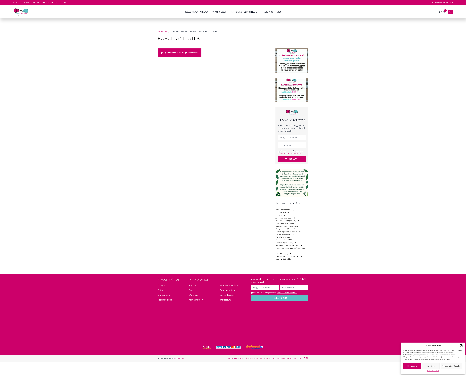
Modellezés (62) (281, 253)
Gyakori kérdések (227, 295)
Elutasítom (431, 366)
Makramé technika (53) (284, 210)
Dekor (160, 290)
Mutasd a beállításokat (451, 366)
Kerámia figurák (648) (284, 242)
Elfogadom (412, 366)
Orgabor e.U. (179, 358)
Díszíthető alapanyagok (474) (287, 245)
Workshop (193, 295)
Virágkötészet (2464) (283, 229)
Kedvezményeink (196, 300)
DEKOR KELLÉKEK (251, 12)
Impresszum (225, 300)
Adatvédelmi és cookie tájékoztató (287, 358)
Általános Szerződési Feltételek (258, 358)
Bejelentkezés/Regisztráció (442, 2)
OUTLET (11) (280, 215)
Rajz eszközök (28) (283, 259)
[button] (461, 345)
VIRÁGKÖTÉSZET (219, 12)
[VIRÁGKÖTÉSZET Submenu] (227, 12)
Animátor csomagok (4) (285, 218)
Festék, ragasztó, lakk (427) (286, 231)
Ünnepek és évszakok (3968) (286, 226)
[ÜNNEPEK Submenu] (209, 12)
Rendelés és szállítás (229, 285)
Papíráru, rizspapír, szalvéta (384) (289, 256)
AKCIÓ (279, 12)
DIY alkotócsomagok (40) (285, 221)
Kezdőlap (162, 31)
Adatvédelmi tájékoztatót (290, 153)
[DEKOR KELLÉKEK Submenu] (260, 12)
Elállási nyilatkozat (228, 290)
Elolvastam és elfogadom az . (291, 152)
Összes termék (191, 12)
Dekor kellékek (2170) (283, 240)
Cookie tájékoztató (433, 371)
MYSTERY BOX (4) (282, 212)
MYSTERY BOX (268, 12)
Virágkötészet (164, 295)
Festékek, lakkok (165, 300)
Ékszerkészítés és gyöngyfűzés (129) (290, 248)
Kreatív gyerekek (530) (284, 234)
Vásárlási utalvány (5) (284, 237)
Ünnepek (162, 285)
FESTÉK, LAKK (236, 12)
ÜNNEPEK (204, 12)
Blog (191, 290)
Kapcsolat (193, 285)
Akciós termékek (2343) (284, 223)
